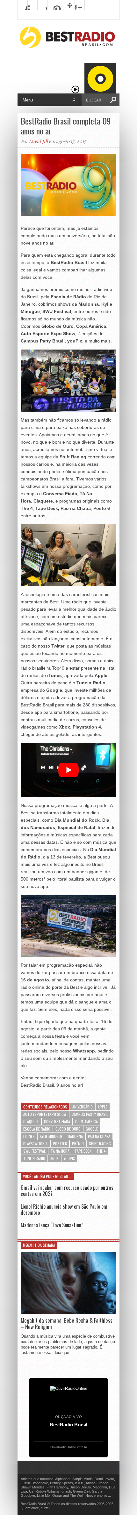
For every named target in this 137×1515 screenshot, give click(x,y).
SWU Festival (34, 1151)
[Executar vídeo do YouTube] (68, 770)
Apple (102, 1106)
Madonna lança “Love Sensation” (52, 1225)
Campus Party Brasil (90, 1114)
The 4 (101, 1151)
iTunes (29, 1136)
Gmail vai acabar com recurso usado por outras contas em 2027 (67, 1190)
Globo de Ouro (68, 1129)
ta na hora (60, 1151)
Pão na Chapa (99, 1136)
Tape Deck (83, 1151)
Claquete (31, 1121)
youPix (69, 1158)
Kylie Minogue (51, 1136)
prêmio (78, 1143)
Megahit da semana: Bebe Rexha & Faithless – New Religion (66, 1323)
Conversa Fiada (57, 1121)
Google (92, 1129)
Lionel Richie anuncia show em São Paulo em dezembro (64, 1209)
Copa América (86, 1121)
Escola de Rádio (36, 1129)
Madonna (75, 1136)
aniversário (82, 1106)
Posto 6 (60, 1143)
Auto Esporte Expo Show (45, 1114)
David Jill (38, 141)
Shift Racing (100, 1143)
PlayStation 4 (35, 1143)
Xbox (54, 1158)
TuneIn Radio (34, 1158)
